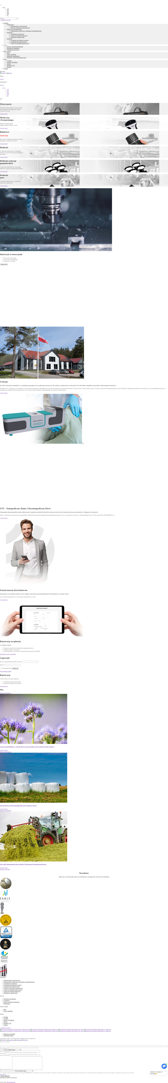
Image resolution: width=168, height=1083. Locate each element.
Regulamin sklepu (8, 1035)
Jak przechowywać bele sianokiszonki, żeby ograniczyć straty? (18, 805)
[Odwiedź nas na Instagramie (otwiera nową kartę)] (10, 1040)
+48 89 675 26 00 (5, 20)
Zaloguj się (15, 668)
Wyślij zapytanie (5, 1076)
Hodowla (9, 39)
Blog (8, 53)
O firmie (9, 61)
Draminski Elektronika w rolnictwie (101, 1029)
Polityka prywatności (9, 1034)
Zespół (9, 64)
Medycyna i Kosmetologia (14, 29)
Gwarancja (7, 1000)
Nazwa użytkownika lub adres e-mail (11, 661)
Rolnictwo (10, 32)
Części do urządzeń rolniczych (18, 35)
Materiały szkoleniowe (13, 56)
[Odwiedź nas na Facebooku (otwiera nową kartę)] (3, 1040)
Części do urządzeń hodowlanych (19, 43)
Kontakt (6, 68)
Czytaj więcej (4, 114)
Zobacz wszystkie (5, 869)
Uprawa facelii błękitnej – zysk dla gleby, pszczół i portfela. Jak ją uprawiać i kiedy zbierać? (27, 747)
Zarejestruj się (4, 686)
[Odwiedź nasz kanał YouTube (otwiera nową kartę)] (24, 1040)
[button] (4, 7)
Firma (5, 59)
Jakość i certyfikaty (12, 62)
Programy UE (11, 65)
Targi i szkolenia (11, 54)
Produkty (6, 23)
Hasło (2, 665)
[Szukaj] (17, 18)
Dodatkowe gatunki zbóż (17, 37)
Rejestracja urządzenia (13, 48)
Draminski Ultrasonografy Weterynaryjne (18, 1029)
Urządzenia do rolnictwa (17, 34)
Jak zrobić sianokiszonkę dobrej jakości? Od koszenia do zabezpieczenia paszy (23, 864)
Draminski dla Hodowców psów (74, 1029)
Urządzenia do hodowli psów (18, 42)
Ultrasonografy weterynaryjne (18, 26)
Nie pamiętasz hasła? (6, 671)
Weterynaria (10, 24)
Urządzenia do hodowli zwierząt (19, 40)
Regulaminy (7, 1003)
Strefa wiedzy (7, 51)
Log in (2, 79)
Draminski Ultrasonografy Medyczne (47, 1029)
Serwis (5, 45)
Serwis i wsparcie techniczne (15, 46)
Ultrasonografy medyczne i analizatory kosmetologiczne (25, 31)
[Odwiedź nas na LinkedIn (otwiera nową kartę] (17, 1040)
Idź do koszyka (11, 1082)
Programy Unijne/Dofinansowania (16, 57)
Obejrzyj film (4, 264)
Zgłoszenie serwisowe (13, 50)
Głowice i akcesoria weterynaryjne (20, 28)
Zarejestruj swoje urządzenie (8, 654)
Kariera (9, 67)
